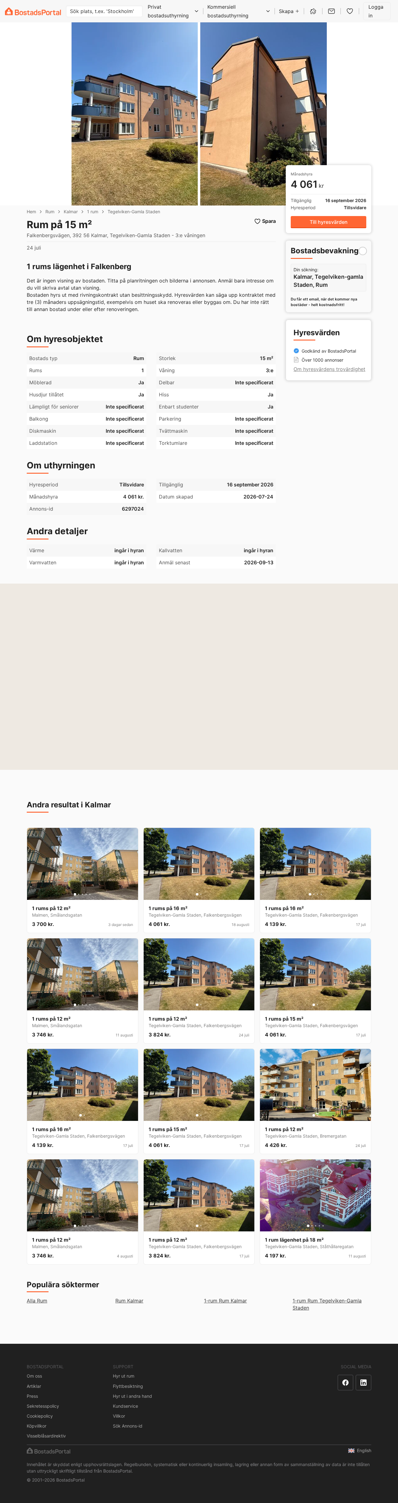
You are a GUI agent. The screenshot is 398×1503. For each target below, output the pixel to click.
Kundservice (125, 1406)
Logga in (375, 11)
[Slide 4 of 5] (86, 894)
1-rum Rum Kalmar (225, 1301)
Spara (269, 221)
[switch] (363, 251)
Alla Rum (37, 1301)
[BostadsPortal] (33, 11)
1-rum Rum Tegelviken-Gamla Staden (327, 1304)
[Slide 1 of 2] (197, 894)
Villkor (119, 1416)
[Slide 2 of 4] (314, 894)
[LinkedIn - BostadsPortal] (363, 1382)
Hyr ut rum (123, 1376)
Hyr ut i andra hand (132, 1396)
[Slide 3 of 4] (317, 894)
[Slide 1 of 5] (75, 894)
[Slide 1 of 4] (310, 894)
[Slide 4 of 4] (321, 894)
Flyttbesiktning (128, 1386)
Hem (31, 211)
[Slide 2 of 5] (79, 894)
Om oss (34, 1376)
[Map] (199, 677)
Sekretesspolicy (43, 1406)
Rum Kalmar (129, 1301)
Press (32, 1396)
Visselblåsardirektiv (46, 1435)
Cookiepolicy (40, 1416)
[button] (328, 222)
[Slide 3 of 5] (82, 894)
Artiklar (34, 1386)
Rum (49, 211)
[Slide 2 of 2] (201, 894)
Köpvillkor (36, 1426)
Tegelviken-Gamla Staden (134, 211)
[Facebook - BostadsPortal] (345, 1382)
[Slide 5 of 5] (90, 894)
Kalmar (71, 211)
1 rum (92, 211)
